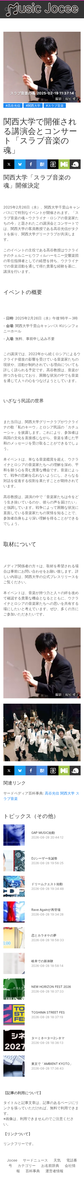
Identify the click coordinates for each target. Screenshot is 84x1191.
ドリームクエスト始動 (47, 884)
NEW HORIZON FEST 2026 (51, 987)
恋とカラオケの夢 (43, 935)
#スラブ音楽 (55, 105)
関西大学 (67, 793)
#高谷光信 (13, 105)
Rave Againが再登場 (45, 910)
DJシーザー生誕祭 (44, 858)
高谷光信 (52, 793)
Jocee (12, 1160)
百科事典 (33, 1171)
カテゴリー (27, 1165)
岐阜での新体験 (42, 961)
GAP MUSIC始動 (43, 832)
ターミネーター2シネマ (48, 1038)
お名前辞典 (50, 1165)
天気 (57, 1160)
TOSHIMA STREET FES (48, 1012)
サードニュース (35, 1160)
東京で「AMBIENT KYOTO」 (52, 1064)
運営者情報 (54, 1171)
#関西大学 (33, 105)
